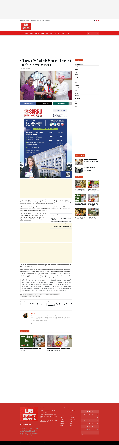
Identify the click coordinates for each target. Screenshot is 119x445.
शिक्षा (63, 33)
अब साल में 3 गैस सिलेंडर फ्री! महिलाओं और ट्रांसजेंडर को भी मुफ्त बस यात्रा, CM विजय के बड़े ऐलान (93, 191)
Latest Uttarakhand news (28, 294)
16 (97, 423)
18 (84, 426)
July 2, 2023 (87, 172)
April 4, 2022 (22, 68)
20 (89, 426)
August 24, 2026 (30, 352)
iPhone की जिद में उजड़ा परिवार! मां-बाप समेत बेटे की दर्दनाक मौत (93, 218)
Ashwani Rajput (46, 442)
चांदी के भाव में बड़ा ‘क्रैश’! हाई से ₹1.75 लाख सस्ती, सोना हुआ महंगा (80, 190)
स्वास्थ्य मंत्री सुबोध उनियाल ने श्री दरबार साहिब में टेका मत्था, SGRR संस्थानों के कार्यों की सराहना (61, 222)
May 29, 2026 (87, 162)
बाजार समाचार (77, 85)
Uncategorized (79, 64)
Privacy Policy (42, 20)
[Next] (47, 357)
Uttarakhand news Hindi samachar (53, 294)
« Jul (82, 434)
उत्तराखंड (37, 33)
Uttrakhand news (36, 296)
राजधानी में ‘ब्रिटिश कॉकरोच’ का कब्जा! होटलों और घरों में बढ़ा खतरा (91, 160)
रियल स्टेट (77, 95)
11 (84, 423)
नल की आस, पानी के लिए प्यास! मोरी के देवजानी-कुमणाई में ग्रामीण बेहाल (61, 218)
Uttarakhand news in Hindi (26, 296)
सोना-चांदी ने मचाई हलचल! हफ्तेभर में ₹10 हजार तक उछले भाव (80, 218)
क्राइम (51, 33)
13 (89, 423)
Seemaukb (33, 313)
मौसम (76, 90)
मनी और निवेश (77, 88)
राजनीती (42, 33)
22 (94, 426)
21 (92, 426)
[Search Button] (97, 33)
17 (81, 426)
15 (94, 423)
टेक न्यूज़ (76, 77)
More (67, 33)
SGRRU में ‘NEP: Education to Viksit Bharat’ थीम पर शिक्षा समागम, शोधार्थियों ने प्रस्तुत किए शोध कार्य (61, 225)
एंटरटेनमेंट (77, 69)
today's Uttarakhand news (40, 294)
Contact (34, 20)
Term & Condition (48, 20)
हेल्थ (55, 33)
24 (81, 429)
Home (38, 20)
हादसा (59, 33)
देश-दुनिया (31, 33)
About (32, 20)
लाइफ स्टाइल (77, 98)
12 (87, 423)
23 (97, 426)
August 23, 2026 (57, 352)
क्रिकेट (76, 74)
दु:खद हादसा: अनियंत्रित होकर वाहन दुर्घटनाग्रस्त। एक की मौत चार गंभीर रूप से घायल (91, 169)
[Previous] (45, 357)
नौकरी (47, 33)
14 (92, 423)
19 (87, 426)
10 (81, 423)
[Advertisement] (59, 9)
